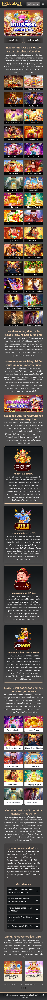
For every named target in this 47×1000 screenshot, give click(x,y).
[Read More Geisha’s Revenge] (13, 740)
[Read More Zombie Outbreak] (33, 794)
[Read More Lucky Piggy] (33, 722)
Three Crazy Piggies (34, 748)
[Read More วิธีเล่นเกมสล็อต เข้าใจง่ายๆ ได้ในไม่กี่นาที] (34, 967)
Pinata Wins (13, 784)
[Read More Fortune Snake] (13, 722)
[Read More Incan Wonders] (13, 794)
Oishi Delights (13, 766)
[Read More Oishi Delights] (13, 758)
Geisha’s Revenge (13, 748)
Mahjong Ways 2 (34, 784)
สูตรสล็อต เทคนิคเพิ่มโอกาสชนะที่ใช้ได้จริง (13, 977)
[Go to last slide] (8, 973)
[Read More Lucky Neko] (33, 758)
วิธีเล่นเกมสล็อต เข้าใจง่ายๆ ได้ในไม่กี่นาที (33, 977)
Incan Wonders (13, 803)
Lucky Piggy (34, 730)
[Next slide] (39, 973)
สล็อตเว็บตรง (14, 428)
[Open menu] (43, 4)
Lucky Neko (34, 766)
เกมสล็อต (25, 422)
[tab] (21, 988)
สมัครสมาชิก (33, 4)
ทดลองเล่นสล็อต (30, 995)
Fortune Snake (13, 730)
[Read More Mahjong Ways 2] (33, 776)
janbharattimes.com (34, 822)
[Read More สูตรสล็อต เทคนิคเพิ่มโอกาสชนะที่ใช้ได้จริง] (13, 967)
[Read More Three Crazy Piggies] (33, 740)
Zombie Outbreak (33, 803)
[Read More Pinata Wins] (13, 776)
